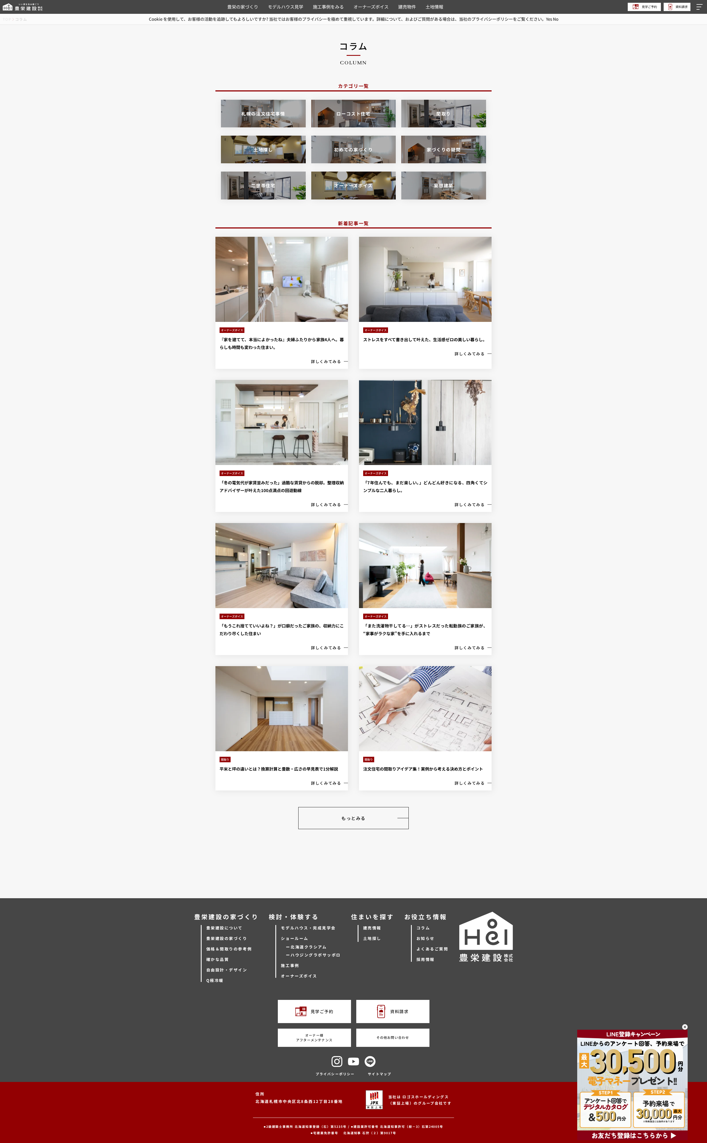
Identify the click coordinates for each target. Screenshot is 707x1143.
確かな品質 (217, 959)
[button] (700, 7)
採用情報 (425, 959)
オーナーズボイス (371, 6)
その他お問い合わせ (392, 1037)
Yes (549, 19)
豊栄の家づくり (242, 6)
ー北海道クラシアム (306, 947)
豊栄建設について (224, 928)
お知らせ (425, 938)
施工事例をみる (328, 6)
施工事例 (290, 965)
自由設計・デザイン (226, 970)
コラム (423, 928)
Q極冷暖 (215, 980)
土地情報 (434, 6)
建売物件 (407, 6)
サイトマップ (379, 1073)
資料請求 (681, 6)
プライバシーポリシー (335, 1073)
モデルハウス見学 (285, 6)
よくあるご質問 (432, 949)
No (555, 19)
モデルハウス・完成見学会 (308, 928)
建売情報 (372, 928)
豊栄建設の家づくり (226, 938)
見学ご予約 (649, 6)
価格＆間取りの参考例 (229, 949)
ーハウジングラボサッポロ (313, 955)
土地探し (372, 938)
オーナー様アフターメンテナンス (314, 1037)
